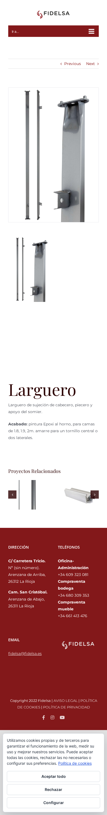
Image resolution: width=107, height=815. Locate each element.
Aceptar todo (53, 776)
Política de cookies (75, 763)
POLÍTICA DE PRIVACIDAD (66, 707)
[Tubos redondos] (27, 494)
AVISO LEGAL (66, 700)
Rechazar (53, 789)
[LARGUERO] (53, 154)
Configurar (53, 802)
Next (90, 63)
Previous (72, 63)
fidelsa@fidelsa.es (25, 653)
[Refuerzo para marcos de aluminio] (79, 494)
